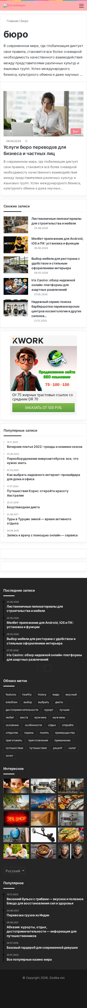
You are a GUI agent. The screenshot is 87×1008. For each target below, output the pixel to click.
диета (59, 702)
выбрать (43, 702)
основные (12, 725)
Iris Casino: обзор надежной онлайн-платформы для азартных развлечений (53, 284)
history (42, 694)
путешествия (38, 748)
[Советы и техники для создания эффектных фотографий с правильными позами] (71, 851)
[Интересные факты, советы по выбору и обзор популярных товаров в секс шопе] (16, 818)
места (24, 717)
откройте (68, 725)
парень (29, 732)
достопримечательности (22, 709)
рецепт (57, 748)
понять (44, 732)
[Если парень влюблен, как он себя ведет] (16, 851)
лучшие (65, 709)
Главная (12, 21)
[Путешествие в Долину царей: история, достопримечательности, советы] (43, 818)
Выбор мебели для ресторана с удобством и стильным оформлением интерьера (55, 263)
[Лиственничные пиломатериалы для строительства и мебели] (16, 224)
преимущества (65, 732)
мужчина (40, 717)
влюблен (11, 702)
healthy (27, 694)
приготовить (14, 740)
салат (72, 748)
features (11, 694)
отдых (52, 725)
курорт (48, 709)
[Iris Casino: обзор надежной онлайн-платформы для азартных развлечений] (16, 286)
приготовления (38, 740)
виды (56, 694)
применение (62, 740)
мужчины (59, 717)
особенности (33, 725)
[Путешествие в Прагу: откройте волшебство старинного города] (71, 786)
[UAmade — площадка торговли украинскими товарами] (43, 786)
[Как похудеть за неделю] (16, 786)
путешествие (14, 748)
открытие (12, 732)
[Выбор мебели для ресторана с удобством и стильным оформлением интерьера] (16, 264)
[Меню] (81, 7)
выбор (28, 702)
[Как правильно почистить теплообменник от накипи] (71, 818)
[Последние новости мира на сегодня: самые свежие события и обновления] (16, 835)
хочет (9, 755)
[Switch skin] (73, 7)
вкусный (71, 694)
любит (10, 717)
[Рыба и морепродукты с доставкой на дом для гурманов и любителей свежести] (71, 802)
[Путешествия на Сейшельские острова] (16, 802)
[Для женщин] (14, 5)
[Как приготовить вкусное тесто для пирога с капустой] (71, 835)
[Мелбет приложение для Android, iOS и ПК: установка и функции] (16, 244)
